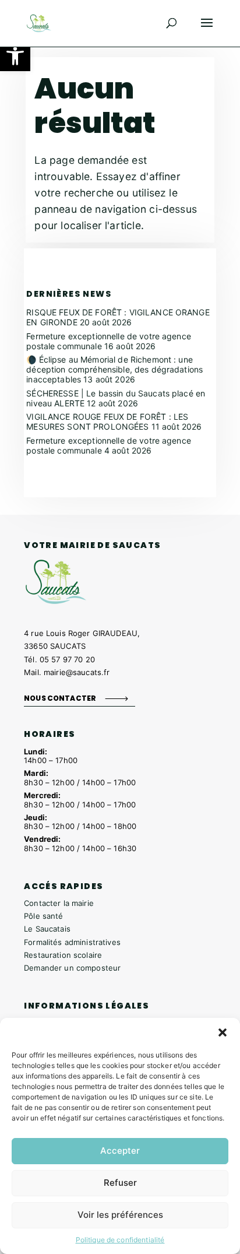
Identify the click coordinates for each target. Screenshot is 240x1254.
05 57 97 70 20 (67, 659)
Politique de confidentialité (120, 1239)
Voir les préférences (120, 1214)
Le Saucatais (47, 928)
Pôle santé (43, 916)
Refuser (120, 1182)
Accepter (120, 1150)
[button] (15, 56)
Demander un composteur (72, 967)
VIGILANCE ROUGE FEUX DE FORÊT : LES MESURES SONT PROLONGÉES (107, 421)
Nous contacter (60, 698)
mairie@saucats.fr (77, 672)
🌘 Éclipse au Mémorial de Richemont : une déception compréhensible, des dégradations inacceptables (114, 369)
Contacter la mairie (59, 903)
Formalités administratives (72, 942)
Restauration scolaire (63, 955)
